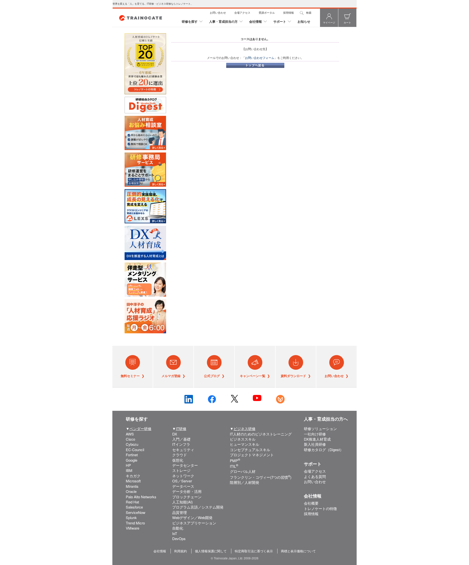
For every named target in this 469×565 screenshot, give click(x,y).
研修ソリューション (320, 428)
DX (174, 433)
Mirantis (132, 486)
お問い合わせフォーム (259, 57)
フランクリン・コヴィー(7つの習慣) (260, 477)
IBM (129, 470)
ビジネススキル (243, 439)
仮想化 (177, 460)
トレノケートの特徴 (320, 508)
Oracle (131, 491)
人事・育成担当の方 (223, 21)
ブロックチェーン (187, 496)
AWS (130, 433)
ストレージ (181, 470)
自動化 (177, 528)
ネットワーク (183, 475)
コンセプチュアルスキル (250, 449)
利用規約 (180, 551)
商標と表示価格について (298, 551)
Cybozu (132, 444)
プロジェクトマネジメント (252, 454)
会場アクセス (242, 12)
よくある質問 (315, 476)
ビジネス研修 (245, 428)
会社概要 (311, 503)
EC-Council (135, 449)
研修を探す (190, 21)
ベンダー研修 (140, 428)
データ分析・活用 (187, 491)
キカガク (133, 475)
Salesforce (134, 507)
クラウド (179, 454)
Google (131, 460)
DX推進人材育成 (317, 439)
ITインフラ (181, 444)
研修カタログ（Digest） (323, 449)
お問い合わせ (218, 12)
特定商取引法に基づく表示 (254, 551)
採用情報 (288, 12)
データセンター (185, 465)
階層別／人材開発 (244, 482)
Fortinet (132, 454)
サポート (279, 21)
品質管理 (179, 512)
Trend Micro (135, 522)
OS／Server (182, 480)
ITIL (234, 466)
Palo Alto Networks (141, 496)
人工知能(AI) (182, 501)
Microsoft (133, 480)
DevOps (179, 538)
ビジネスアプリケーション (194, 522)
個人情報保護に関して (211, 551)
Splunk (131, 517)
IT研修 (181, 428)
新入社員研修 (315, 444)
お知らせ (304, 21)
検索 (308, 12)
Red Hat (132, 501)
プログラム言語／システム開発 (198, 507)
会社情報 (255, 21)
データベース (183, 486)
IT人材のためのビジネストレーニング (261, 433)
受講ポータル (267, 12)
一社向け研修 (315, 433)
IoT (174, 533)
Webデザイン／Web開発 (192, 517)
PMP (235, 460)
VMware (132, 528)
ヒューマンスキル (244, 444)
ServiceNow (135, 512)
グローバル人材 (243, 471)
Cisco (130, 439)
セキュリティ (183, 449)
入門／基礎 (181, 439)
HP (128, 465)
